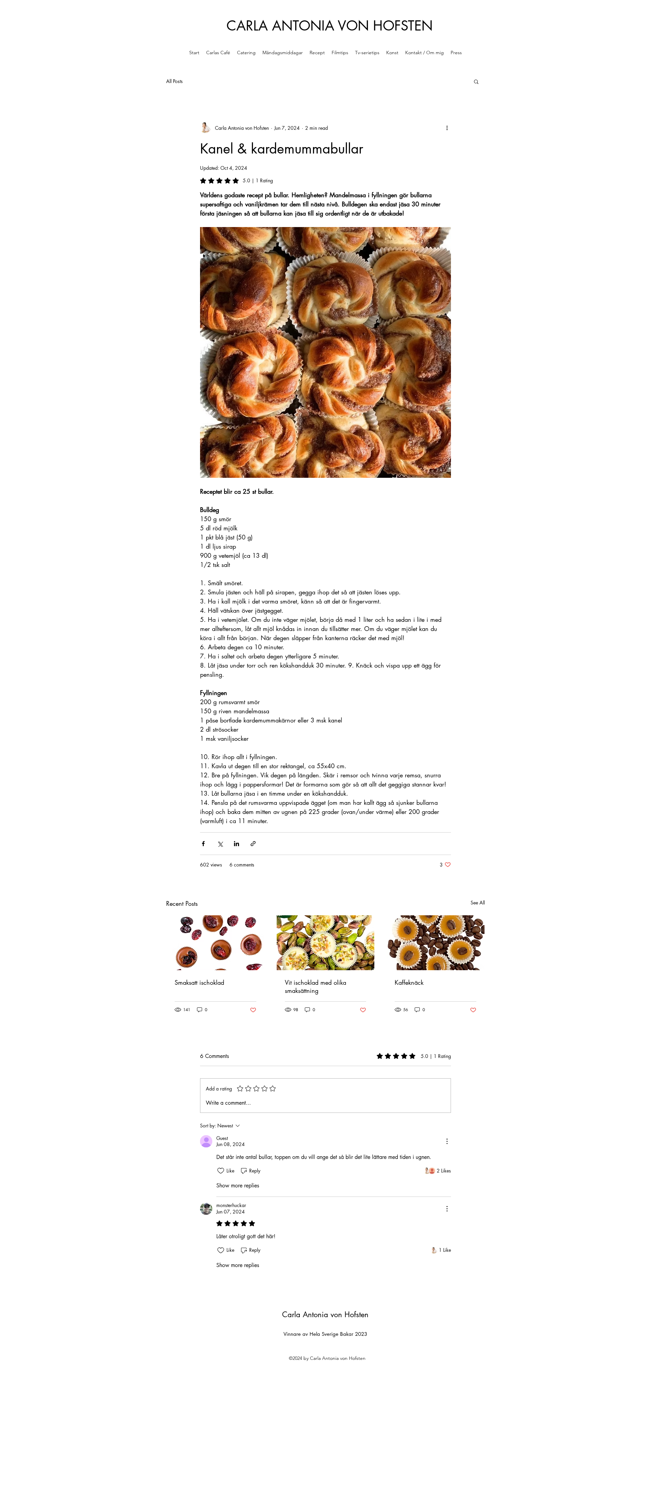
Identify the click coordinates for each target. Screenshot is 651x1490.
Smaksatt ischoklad (199, 982)
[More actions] (447, 128)
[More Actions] (447, 1141)
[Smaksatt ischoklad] (215, 942)
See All (478, 902)
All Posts (174, 81)
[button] (476, 81)
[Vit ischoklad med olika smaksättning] (326, 942)
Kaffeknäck (409, 982)
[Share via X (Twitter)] (220, 843)
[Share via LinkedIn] (236, 843)
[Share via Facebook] (203, 843)
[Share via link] (253, 843)
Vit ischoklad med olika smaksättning (315, 986)
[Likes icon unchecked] (220, 1171)
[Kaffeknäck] (436, 942)
